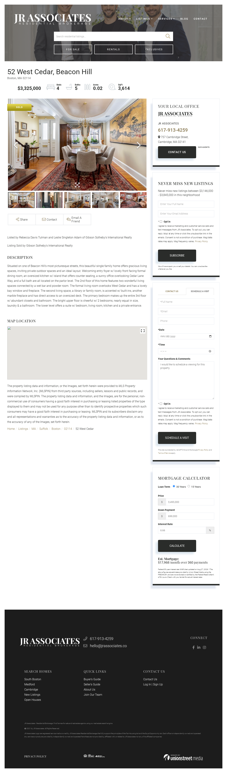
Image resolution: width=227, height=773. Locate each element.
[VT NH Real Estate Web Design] (183, 757)
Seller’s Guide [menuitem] (92, 684)
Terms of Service (164, 453)
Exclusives (154, 49)
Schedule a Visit (200, 291)
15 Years (196, 486)
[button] (168, 36)
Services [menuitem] (165, 18)
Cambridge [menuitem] (31, 689)
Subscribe (177, 255)
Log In (147, 684)
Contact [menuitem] (200, 18)
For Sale (73, 49)
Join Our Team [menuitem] (93, 694)
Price (161, 495)
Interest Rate (165, 524)
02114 (68, 428)
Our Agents (204, 147)
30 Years (181, 486)
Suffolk (43, 428)
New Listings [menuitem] (32, 694)
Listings (23, 428)
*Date (161, 329)
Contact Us (177, 152)
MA (34, 428)
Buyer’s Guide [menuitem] (92, 679)
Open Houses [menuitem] (32, 699)
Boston (56, 428)
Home (11, 428)
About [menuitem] (123, 18)
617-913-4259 (173, 130)
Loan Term (164, 486)
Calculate (177, 545)
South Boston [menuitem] (32, 679)
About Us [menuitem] (89, 689)
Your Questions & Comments (174, 358)
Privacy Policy (201, 241)
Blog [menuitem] (184, 18)
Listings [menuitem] (143, 18)
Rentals (113, 49)
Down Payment (166, 510)
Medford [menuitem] (29, 684)
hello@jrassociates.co (108, 646)
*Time (161, 344)
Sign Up (158, 684)
